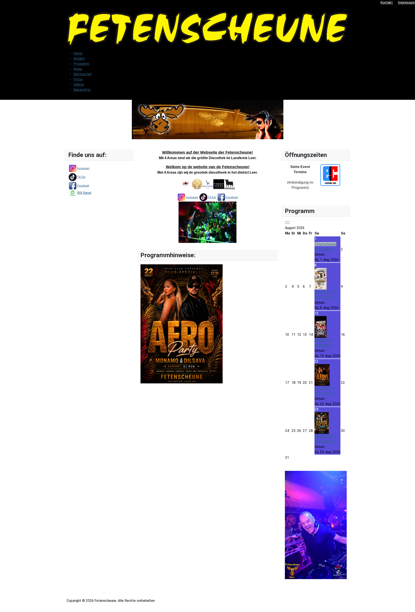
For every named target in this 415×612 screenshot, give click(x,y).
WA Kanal (84, 193)
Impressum (406, 2)
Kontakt (386, 2)
